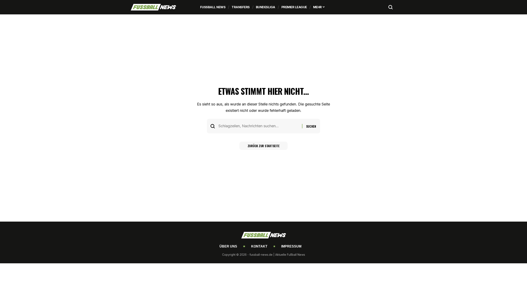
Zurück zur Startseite (264, 145)
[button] (390, 7)
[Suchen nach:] (258, 126)
